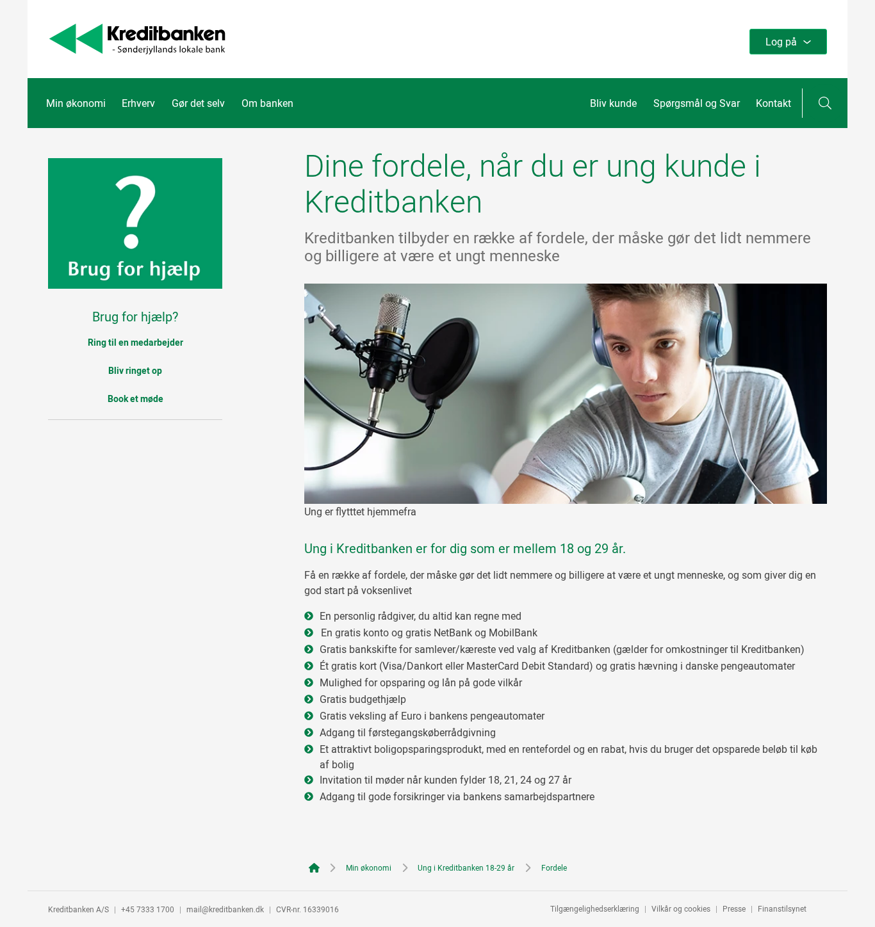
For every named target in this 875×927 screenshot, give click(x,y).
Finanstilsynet (782, 908)
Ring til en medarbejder (135, 342)
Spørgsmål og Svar (696, 103)
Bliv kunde (613, 103)
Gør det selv (198, 103)
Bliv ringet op (135, 370)
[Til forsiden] (137, 51)
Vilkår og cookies (680, 908)
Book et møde (135, 398)
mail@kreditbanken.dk (225, 909)
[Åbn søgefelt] (825, 103)
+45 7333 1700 (147, 909)
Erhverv (138, 103)
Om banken (267, 103)
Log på (781, 42)
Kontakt (773, 103)
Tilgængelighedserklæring (594, 908)
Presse (734, 908)
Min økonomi (76, 103)
